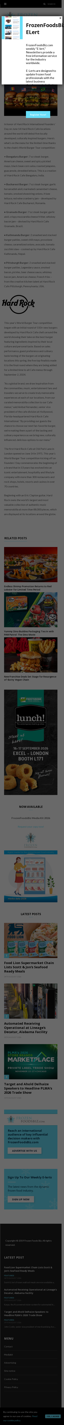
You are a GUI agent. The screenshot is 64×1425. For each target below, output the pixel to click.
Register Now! (38, 114)
